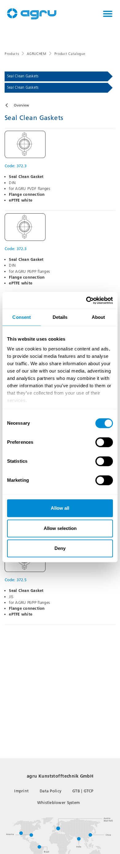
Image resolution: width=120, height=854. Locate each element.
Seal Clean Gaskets (22, 76)
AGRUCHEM (36, 54)
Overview (21, 105)
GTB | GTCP (83, 791)
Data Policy (50, 791)
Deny (60, 548)
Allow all (60, 508)
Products (12, 54)
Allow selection (60, 528)
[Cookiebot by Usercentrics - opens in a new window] (86, 300)
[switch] (104, 442)
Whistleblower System (58, 802)
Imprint (21, 791)
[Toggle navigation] (107, 14)
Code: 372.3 (15, 166)
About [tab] (98, 317)
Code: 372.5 (15, 580)
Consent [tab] (21, 317)
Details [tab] (60, 317)
